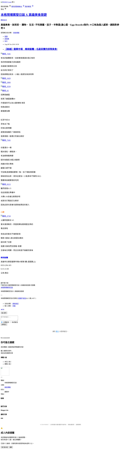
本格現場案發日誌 (7, 287)
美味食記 (15, 303)
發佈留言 (4, 324)
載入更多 (4, 313)
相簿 (6, 36)
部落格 (7, 39)
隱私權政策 (71, 424)
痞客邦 (20, 298)
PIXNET (46, 424)
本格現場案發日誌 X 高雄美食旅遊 (24, 14)
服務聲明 (78, 424)
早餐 (14, 306)
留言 (24, 298)
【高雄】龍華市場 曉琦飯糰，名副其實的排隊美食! (31, 49)
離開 (11, 447)
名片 (6, 41)
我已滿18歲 (5, 447)
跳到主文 (4, 20)
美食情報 (16, 33)
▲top (2, 309)
